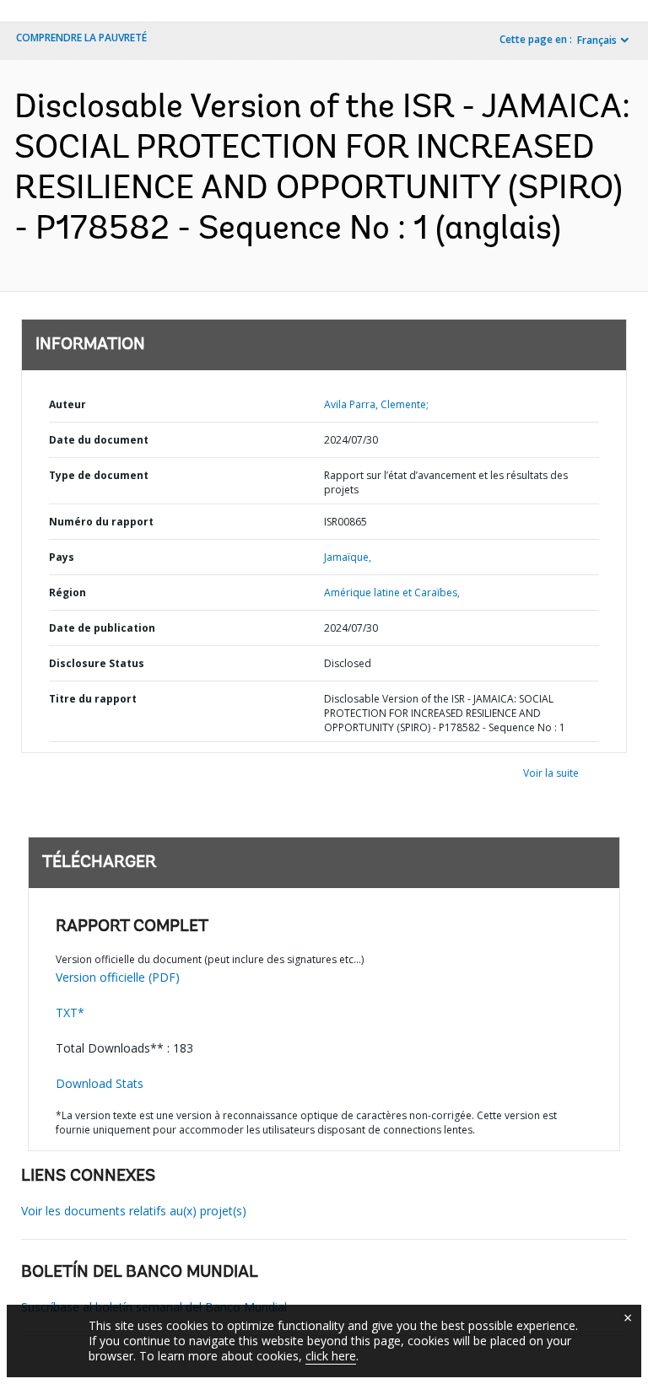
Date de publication (102, 628)
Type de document (98, 475)
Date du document (98, 440)
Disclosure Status (96, 663)
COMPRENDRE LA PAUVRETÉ (81, 37)
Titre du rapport (93, 699)
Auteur (67, 404)
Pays (61, 557)
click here (330, 1356)
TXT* (70, 1012)
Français (597, 40)
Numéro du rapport (101, 521)
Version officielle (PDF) (118, 977)
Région (67, 592)
